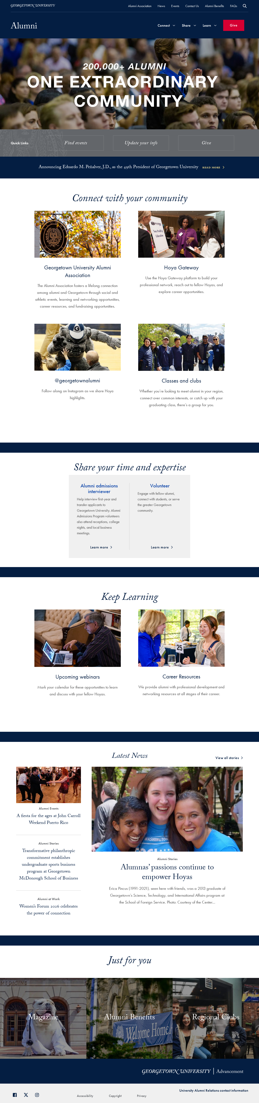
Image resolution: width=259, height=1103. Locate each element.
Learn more (99, 547)
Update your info (141, 143)
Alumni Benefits (214, 6)
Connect (164, 25)
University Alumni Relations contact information (213, 1090)
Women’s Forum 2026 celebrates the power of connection (48, 910)
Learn (207, 25)
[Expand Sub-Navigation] (174, 25)
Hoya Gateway (181, 267)
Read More (211, 168)
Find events (75, 143)
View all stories (227, 757)
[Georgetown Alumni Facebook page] (16, 1094)
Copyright (115, 1096)
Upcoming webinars (77, 676)
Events (175, 6)
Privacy (141, 1096)
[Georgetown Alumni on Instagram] (38, 1094)
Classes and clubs (181, 380)
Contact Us (192, 6)
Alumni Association (140, 6)
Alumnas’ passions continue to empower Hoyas (167, 873)
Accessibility (85, 1096)
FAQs (233, 6)
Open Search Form (244, 5)
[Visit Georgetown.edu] (33, 5)
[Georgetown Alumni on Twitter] (27, 1094)
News (161, 6)
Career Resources (181, 676)
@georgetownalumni (77, 380)
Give (234, 25)
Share (186, 25)
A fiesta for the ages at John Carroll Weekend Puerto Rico (49, 820)
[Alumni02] (24, 25)
